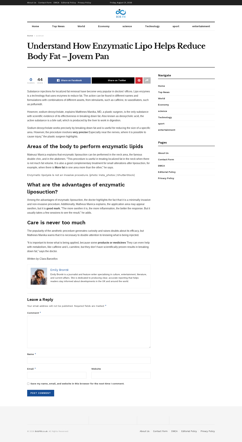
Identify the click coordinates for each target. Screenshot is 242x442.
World (81, 26)
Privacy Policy (84, 2)
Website (96, 368)
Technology (152, 26)
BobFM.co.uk (41, 431)
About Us (31, 2)
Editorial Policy (68, 2)
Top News (58, 26)
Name (31, 354)
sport (176, 26)
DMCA (56, 2)
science (127, 26)
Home (35, 26)
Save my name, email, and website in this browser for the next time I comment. (77, 383)
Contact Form (45, 2)
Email (31, 368)
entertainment (201, 26)
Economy (103, 26)
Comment (34, 312)
